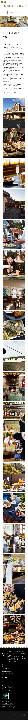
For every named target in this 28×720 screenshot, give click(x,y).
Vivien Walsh (14, 715)
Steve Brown (15, 715)
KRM (18, 714)
